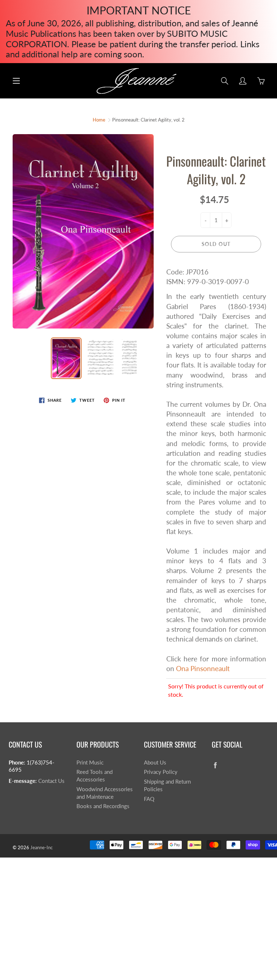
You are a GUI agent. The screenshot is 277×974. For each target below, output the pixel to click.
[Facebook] (215, 765)
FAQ (149, 799)
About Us (155, 762)
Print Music (90, 762)
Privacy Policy (160, 772)
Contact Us (51, 781)
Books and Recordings (102, 806)
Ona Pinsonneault (203, 668)
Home (99, 120)
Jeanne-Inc (41, 847)
